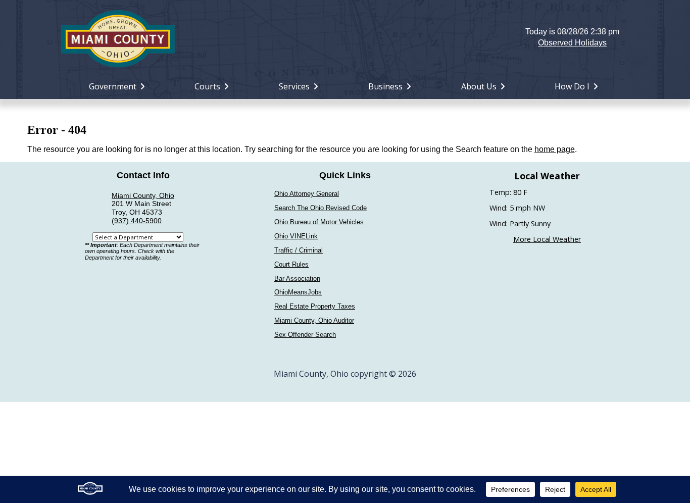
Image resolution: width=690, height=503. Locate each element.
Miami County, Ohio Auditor (314, 320)
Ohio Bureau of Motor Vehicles (319, 222)
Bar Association (297, 278)
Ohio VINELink (296, 236)
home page (554, 149)
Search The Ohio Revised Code (320, 208)
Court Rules (291, 264)
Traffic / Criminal (298, 250)
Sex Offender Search (305, 334)
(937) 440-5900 (137, 221)
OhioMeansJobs (298, 292)
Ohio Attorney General (306, 193)
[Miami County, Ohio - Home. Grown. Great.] (118, 37)
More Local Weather (547, 239)
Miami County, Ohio (143, 195)
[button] (345, 37)
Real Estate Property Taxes (314, 306)
